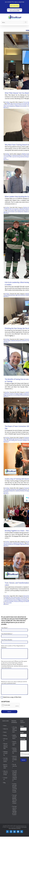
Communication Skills (12, 210)
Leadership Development (17, 155)
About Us (5, 729)
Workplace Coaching (5, 753)
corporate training (16, 156)
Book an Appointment (5, 766)
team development (11, 106)
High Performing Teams (20, 295)
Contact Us (5, 778)
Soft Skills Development (22, 489)
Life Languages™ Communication (14, 729)
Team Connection (18, 440)
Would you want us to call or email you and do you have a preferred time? (14, 682)
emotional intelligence (17, 600)
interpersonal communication (20, 104)
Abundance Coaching (16, 828)
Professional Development (19, 601)
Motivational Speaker (9, 601)
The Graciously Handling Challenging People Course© (14, 810)
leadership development (16, 340)
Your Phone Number (6, 639)
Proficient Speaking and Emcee (14, 750)
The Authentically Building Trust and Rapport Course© (14, 799)
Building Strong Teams (11, 598)
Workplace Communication (21, 106)
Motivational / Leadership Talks (5, 746)
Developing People (11, 295)
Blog (4, 782)
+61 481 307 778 (10, 2)
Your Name (4, 627)
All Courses (5, 739)
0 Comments (9, 602)
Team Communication (14, 208)
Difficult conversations (9, 393)
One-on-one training (14, 395)
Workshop (24, 153)
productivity (24, 340)
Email (22, 732)
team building (12, 440)
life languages (17, 544)
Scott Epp (7, 102)
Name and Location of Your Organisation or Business (13, 646)
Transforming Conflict (14, 743)
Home (4, 725)
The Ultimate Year (14, 766)
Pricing (5, 735)
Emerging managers (18, 393)
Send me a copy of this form (12, 697)
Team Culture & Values (15, 597)
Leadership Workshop (19, 490)
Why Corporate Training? (5, 772)
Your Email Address (7, 633)
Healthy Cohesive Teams (14, 736)
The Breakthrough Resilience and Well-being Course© (14, 788)
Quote (4, 732)
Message (22, 739)
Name (22, 726)
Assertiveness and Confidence (14, 759)
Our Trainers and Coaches (5, 759)
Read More (6, 107)
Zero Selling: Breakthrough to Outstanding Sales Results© (14, 775)
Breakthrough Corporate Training (13, 103)
